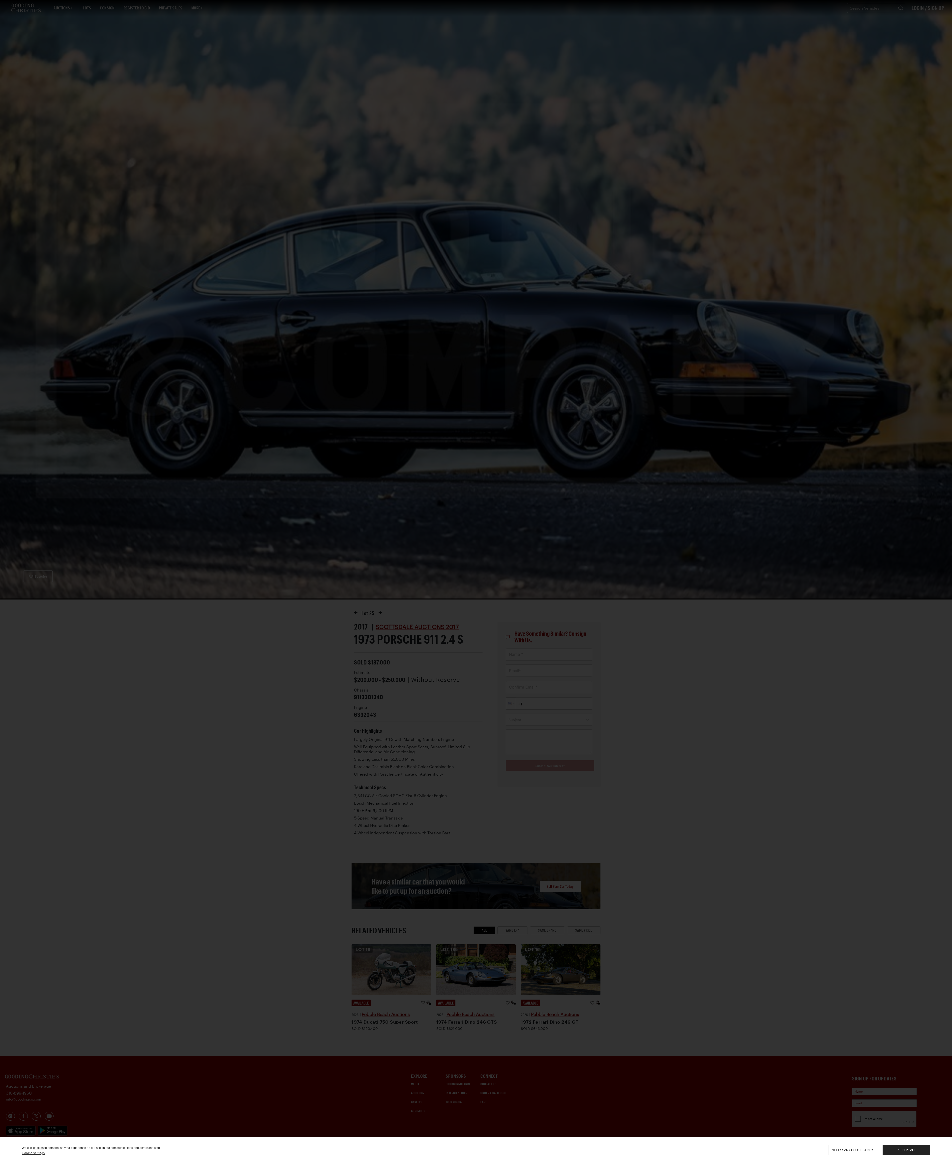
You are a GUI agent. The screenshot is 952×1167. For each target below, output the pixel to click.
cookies (38, 1148)
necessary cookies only (852, 1150)
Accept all (906, 1150)
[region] (476, 1152)
